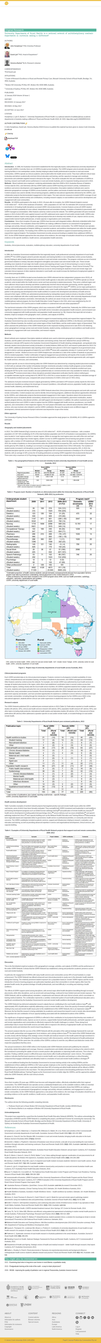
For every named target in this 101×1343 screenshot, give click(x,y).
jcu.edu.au (8, 129)
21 (68, 1033)
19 (86, 1003)
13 (84, 698)
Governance (9, 1329)
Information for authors (12, 1319)
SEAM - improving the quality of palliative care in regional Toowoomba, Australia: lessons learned (43, 1270)
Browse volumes (34, 1319)
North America (57, 1329)
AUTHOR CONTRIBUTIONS (15, 123)
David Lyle (14, 54)
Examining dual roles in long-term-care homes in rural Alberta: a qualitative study (37, 1262)
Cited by (10, 133)
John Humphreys (16, 46)
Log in (78, 1327)
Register (79, 1329)
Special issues (33, 1322)
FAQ (6, 1322)
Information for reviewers (13, 1324)
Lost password (81, 1331)
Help (77, 1334)
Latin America (57, 1327)
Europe (54, 1324)
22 (18, 1040)
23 (88, 1058)
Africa (54, 1317)
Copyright (8, 1327)
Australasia (56, 1322)
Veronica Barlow (16, 63)
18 (85, 815)
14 (59, 810)
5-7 (69, 286)
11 (45, 368)
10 (51, 349)
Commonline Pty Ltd (89, 1340)
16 (52, 812)
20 (90, 1008)
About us (8, 1317)
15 (93, 810)
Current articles (33, 1317)
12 (14, 372)
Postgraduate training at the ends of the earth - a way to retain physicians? (35, 1266)
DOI (80, 1133)
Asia (53, 1319)
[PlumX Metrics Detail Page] (10, 148)
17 (85, 812)
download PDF (12, 138)
